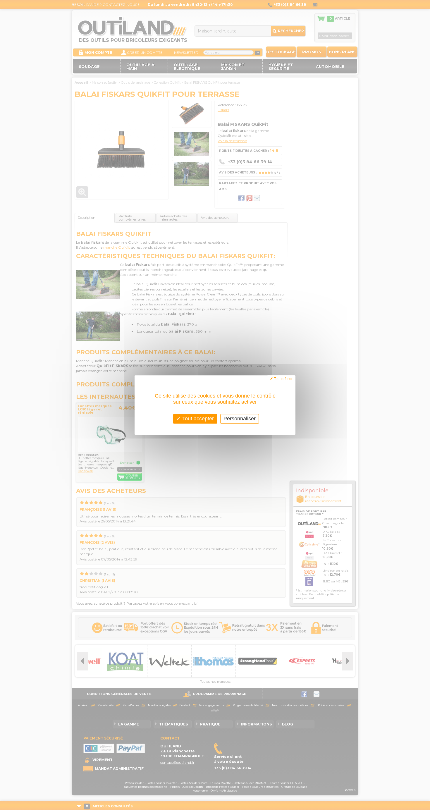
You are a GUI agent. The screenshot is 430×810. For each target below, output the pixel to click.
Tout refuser (283, 379)
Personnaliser (239, 419)
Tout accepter (197, 419)
